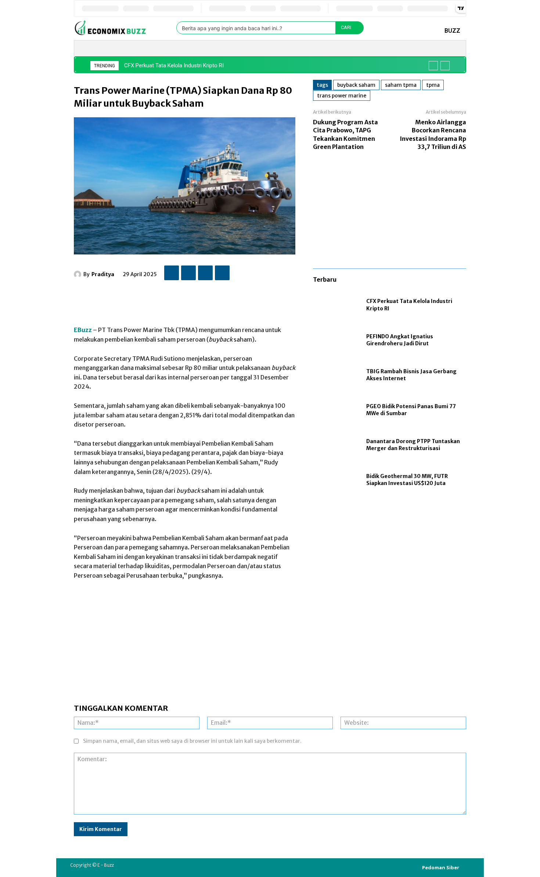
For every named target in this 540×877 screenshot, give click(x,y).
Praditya (102, 274)
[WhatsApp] (222, 272)
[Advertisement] (207, 299)
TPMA (433, 85)
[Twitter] (188, 272)
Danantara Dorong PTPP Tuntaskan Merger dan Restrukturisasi (413, 445)
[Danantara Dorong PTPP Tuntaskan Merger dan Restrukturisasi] (336, 445)
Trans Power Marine (341, 95)
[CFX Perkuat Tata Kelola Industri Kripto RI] (336, 305)
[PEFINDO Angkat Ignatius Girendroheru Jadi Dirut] (336, 340)
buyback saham (356, 85)
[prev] (433, 65)
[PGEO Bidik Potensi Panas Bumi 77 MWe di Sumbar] (336, 410)
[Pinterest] (205, 272)
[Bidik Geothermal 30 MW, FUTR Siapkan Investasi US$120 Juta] (336, 480)
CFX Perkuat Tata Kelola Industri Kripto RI (174, 65)
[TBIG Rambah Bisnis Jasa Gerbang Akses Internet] (336, 375)
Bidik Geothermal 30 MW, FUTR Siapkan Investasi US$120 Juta (407, 480)
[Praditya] (78, 274)
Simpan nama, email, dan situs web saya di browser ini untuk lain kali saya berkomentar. (192, 741)
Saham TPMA (401, 85)
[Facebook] (171, 272)
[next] (445, 65)
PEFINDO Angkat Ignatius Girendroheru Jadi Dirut (399, 340)
